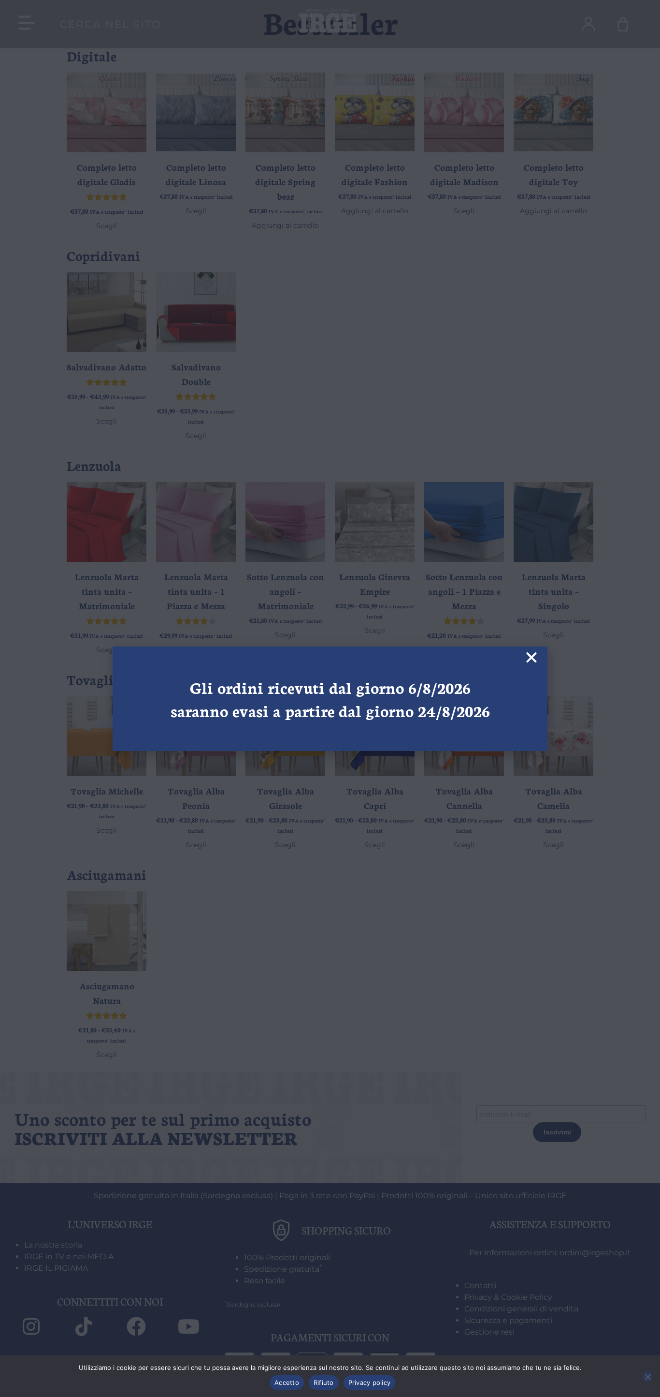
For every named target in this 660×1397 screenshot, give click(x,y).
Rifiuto (324, 1382)
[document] (330, 698)
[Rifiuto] (647, 1376)
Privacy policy (369, 1382)
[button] (531, 657)
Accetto (286, 1382)
